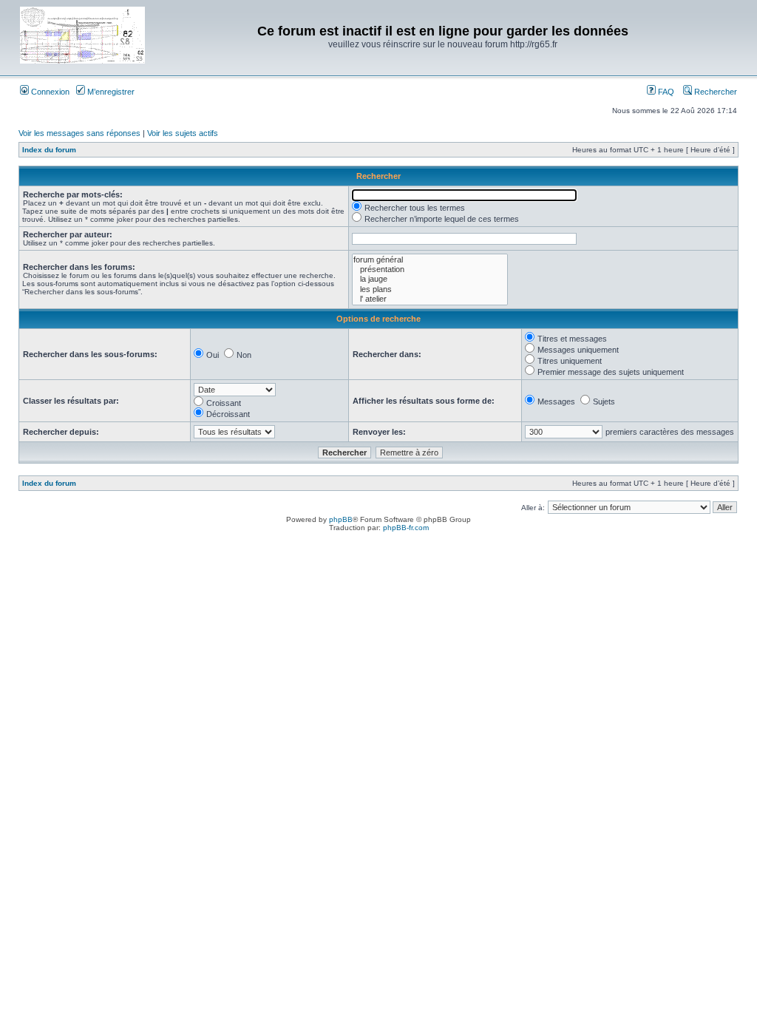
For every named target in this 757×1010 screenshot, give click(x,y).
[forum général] (429, 260)
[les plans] (429, 289)
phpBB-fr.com (406, 527)
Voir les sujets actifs (182, 133)
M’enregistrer (110, 91)
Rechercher (714, 91)
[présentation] (429, 269)
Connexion (49, 91)
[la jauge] (429, 279)
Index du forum (49, 150)
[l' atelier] (429, 299)
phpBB (341, 519)
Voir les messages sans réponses (79, 133)
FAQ (665, 91)
